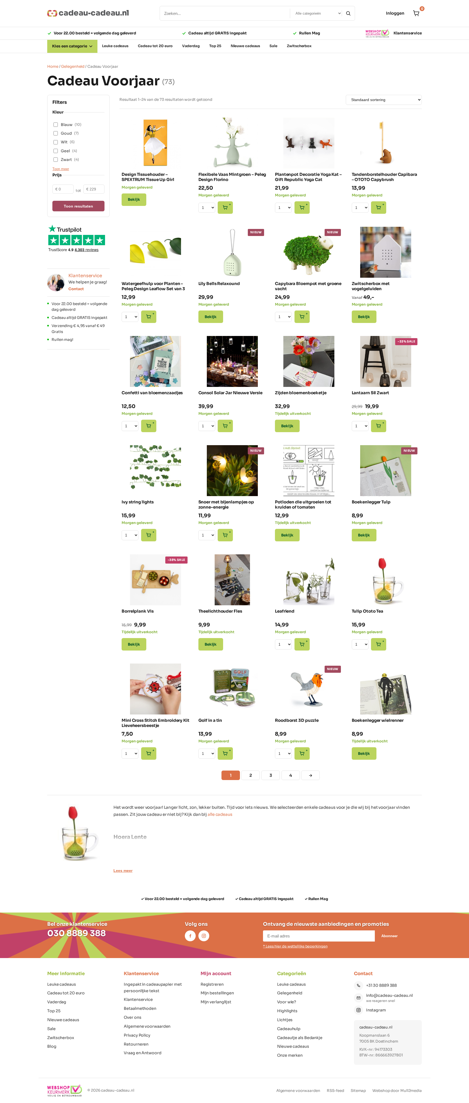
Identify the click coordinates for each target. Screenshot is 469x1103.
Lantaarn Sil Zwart (370, 392)
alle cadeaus (220, 814)
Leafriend (284, 611)
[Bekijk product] (129, 124)
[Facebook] (190, 935)
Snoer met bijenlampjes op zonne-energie (226, 504)
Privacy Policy (137, 1035)
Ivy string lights (138, 501)
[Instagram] (203, 935)
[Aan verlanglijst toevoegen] (182, 159)
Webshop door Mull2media (397, 1090)
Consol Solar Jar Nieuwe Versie (230, 392)
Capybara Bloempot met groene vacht (308, 286)
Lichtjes (285, 1019)
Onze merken (290, 1055)
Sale (51, 1028)
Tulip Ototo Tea (368, 611)
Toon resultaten (78, 206)
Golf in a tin (210, 720)
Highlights (287, 1010)
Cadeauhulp (288, 1028)
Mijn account (216, 973)
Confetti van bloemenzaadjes (152, 392)
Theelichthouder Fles (220, 611)
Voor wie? (286, 1002)
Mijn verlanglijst (216, 1002)
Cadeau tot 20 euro (66, 993)
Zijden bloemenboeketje (301, 392)
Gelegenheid (72, 66)
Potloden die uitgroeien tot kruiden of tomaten (303, 504)
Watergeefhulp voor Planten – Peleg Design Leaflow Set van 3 (153, 286)
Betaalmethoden (140, 1008)
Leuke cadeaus (61, 984)
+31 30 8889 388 (381, 985)
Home (52, 66)
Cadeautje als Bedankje (299, 1037)
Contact (76, 289)
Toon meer (60, 169)
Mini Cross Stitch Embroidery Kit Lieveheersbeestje (155, 723)
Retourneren (136, 1044)
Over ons (132, 1017)
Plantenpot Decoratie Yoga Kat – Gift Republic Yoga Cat (308, 177)
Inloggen (395, 13)
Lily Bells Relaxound (219, 283)
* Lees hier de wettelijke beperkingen (295, 946)
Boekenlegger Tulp (371, 501)
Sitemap (358, 1090)
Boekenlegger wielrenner (378, 720)
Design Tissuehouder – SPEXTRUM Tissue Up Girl (148, 177)
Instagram (376, 1010)
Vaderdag (56, 1002)
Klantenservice (408, 33)
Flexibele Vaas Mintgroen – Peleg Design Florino (232, 177)
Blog (51, 1046)
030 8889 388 (76, 933)
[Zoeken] (348, 13)
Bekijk (134, 199)
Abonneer (389, 936)
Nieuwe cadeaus (63, 1019)
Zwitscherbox (60, 1037)
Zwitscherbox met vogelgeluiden (371, 286)
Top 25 (53, 1010)
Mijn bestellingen (217, 993)
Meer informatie (66, 973)
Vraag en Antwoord (142, 1052)
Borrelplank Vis (138, 611)
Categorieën (291, 973)
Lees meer (122, 870)
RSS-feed (335, 1090)
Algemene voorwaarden (147, 1026)
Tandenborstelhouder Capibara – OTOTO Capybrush (384, 177)
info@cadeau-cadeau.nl (389, 995)
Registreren (212, 984)
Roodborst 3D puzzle (297, 720)
